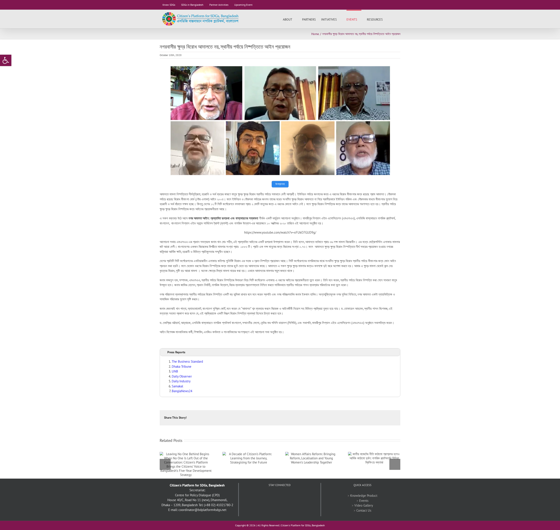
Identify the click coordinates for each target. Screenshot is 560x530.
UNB (175, 371)
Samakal (177, 386)
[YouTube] (279, 495)
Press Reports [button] (176, 352)
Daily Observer (182, 376)
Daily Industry (181, 381)
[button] (393, 19)
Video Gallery (363, 505)
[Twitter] (273, 495)
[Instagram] (291, 495)
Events (363, 501)
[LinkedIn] (285, 495)
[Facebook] (267, 495)
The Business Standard (187, 361)
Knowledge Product (363, 495)
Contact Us (363, 510)
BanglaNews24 (182, 391)
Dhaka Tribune (181, 366)
